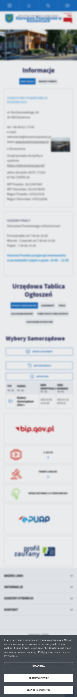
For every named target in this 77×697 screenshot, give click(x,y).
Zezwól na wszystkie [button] (38, 689)
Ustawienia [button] (38, 666)
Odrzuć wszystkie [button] (39, 678)
